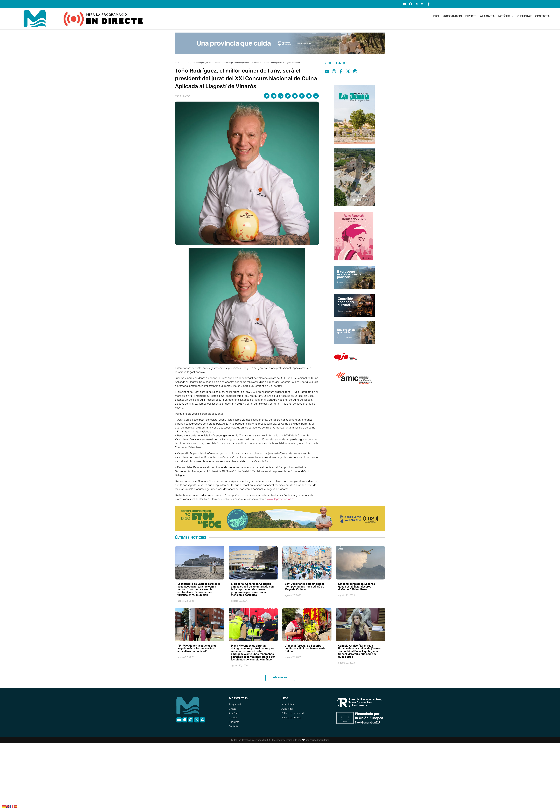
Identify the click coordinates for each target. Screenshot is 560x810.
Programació (452, 16)
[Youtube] (404, 4)
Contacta (542, 16)
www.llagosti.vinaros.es (280, 494)
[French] (12, 806)
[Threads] (428, 4)
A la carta (487, 16)
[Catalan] (4, 806)
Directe (470, 16)
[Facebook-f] (340, 67)
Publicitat (524, 16)
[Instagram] (416, 4)
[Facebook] (410, 4)
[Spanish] (15, 806)
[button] (267, 91)
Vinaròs (186, 58)
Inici (436, 16)
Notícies (504, 16)
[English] (8, 806)
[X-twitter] (422, 4)
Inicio (177, 58)
